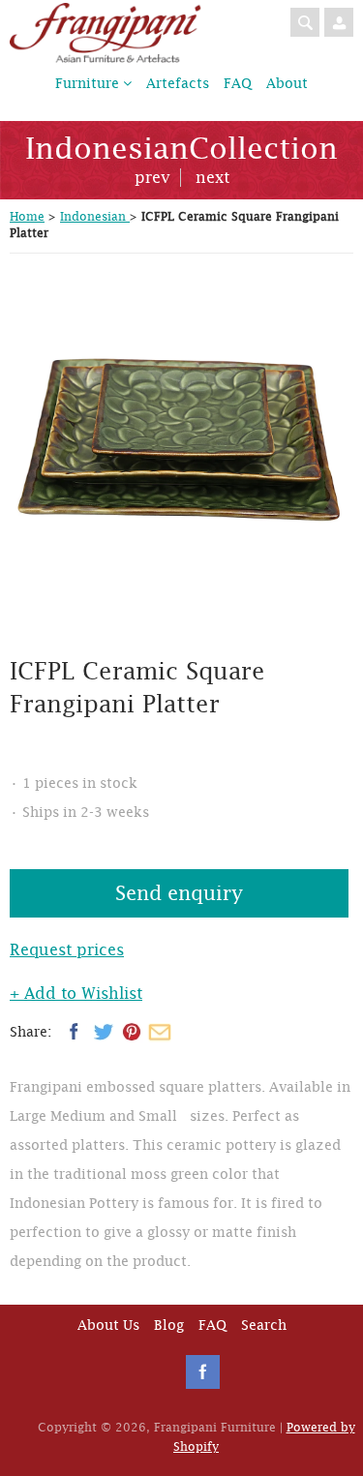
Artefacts (177, 83)
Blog (169, 1325)
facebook (203, 1372)
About (287, 83)
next (212, 177)
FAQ (238, 83)
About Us (108, 1325)
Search (264, 1325)
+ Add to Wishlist (76, 993)
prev (152, 177)
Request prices (67, 950)
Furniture (89, 83)
